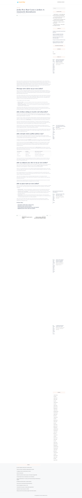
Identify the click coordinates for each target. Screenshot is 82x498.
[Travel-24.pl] (21, 2)
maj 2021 (55, 436)
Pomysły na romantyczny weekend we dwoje (59, 39)
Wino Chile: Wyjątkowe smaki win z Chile (22, 485)
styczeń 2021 (55, 442)
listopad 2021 (55, 427)
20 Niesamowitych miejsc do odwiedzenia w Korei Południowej (25, 476)
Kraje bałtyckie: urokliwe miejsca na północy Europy (26, 204)
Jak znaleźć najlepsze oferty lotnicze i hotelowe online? (24, 467)
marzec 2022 (55, 421)
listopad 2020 (55, 445)
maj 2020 (55, 454)
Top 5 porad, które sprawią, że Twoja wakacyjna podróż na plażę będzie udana (60, 126)
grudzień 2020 (56, 443)
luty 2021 (55, 440)
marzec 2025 (55, 399)
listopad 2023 (55, 408)
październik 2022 (56, 411)
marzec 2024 (55, 405)
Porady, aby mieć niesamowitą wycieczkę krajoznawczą (24, 483)
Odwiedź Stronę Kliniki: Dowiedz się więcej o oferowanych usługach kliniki (27, 474)
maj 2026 (55, 396)
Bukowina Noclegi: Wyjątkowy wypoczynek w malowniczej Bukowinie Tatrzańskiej (60, 60)
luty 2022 (55, 423)
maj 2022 (55, 418)
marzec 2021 (55, 439)
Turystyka (18, 7)
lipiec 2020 (55, 451)
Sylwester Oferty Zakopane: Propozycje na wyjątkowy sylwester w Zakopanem (60, 260)
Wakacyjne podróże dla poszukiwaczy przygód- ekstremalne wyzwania (26, 490)
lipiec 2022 (55, 415)
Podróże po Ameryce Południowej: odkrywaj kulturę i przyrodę (25, 469)
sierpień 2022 (55, 414)
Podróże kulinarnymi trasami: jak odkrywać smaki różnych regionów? (28, 207)
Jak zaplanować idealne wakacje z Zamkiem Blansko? (24, 481)
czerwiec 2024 (56, 402)
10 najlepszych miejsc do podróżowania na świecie (24, 471)
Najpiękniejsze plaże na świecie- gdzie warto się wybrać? (26, 208)
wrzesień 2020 (56, 448)
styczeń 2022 (55, 424)
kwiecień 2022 (56, 420)
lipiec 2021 (55, 433)
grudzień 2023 (56, 406)
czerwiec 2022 (56, 417)
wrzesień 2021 (56, 430)
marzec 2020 (55, 457)
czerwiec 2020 (56, 452)
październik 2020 (56, 446)
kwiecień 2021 (56, 437)
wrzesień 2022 (56, 412)
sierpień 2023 (55, 409)
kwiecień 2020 (56, 455)
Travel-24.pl (40, 495)
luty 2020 (55, 458)
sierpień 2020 (55, 449)
